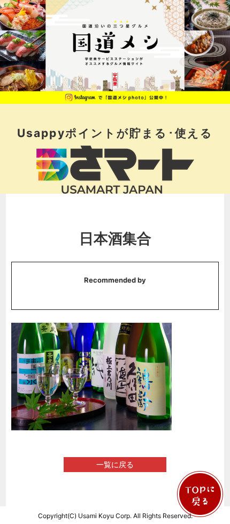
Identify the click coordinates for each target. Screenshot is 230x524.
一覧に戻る (115, 464)
